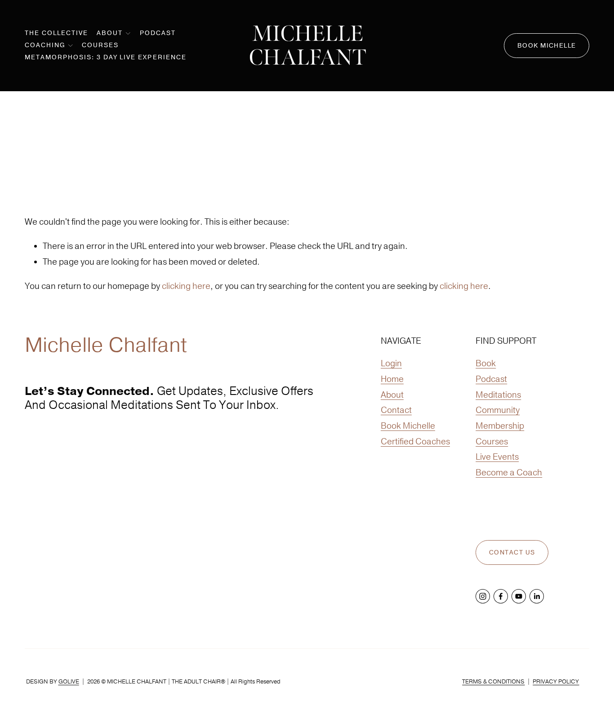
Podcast (158, 33)
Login (391, 363)
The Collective (56, 33)
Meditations (498, 394)
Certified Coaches (415, 441)
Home (392, 378)
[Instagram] (483, 596)
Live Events (497, 456)
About (392, 394)
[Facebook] (501, 596)
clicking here (186, 285)
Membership (500, 425)
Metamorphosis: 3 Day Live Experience (106, 57)
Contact (396, 409)
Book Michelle (546, 45)
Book (486, 363)
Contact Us (512, 552)
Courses (100, 45)
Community (498, 409)
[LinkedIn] (536, 596)
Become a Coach (509, 472)
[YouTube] (519, 596)
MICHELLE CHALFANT (307, 45)
